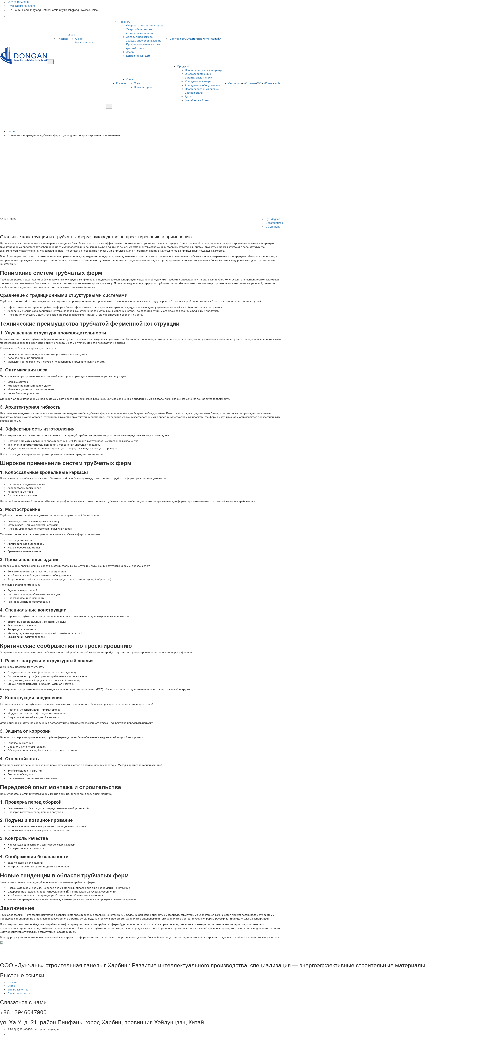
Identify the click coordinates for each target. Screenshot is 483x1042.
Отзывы (191, 38)
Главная (63, 38)
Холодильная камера (139, 37)
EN (220, 38)
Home (12, 131)
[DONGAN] (23, 55)
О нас (71, 35)
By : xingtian (273, 219)
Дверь (130, 52)
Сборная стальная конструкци (145, 25)
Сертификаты (178, 38)
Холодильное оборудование (143, 40)
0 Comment (273, 226)
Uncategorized (274, 223)
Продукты (125, 21)
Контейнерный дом (138, 55)
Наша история (84, 42)
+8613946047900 (18, 2)
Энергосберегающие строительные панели (139, 31)
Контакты (212, 38)
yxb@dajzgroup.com (22, 6)
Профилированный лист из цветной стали (143, 46)
